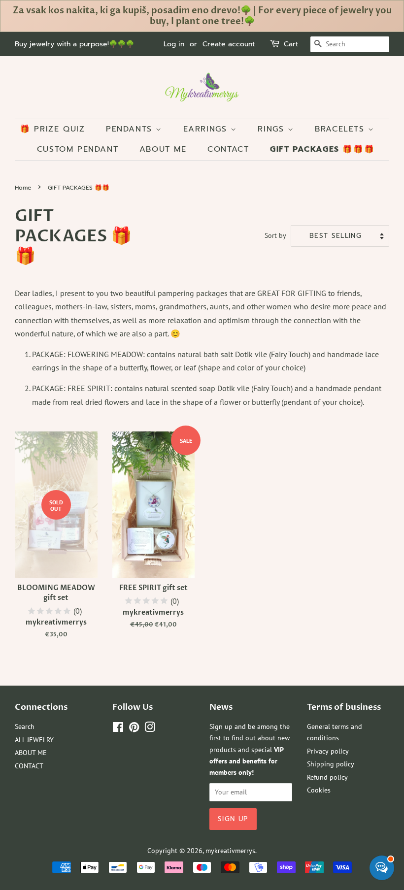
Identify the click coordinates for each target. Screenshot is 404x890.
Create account (228, 44)
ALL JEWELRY (34, 739)
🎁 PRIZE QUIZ (52, 129)
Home (23, 187)
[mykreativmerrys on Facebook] (118, 729)
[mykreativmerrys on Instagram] (149, 729)
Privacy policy (328, 751)
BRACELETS (341, 129)
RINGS (273, 129)
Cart (291, 44)
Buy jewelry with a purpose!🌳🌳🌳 (74, 44)
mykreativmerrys (230, 850)
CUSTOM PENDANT (77, 149)
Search (24, 726)
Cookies (319, 790)
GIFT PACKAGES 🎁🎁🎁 (322, 149)
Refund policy (327, 777)
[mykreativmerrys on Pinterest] (134, 729)
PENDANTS (131, 129)
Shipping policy (330, 763)
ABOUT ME (163, 149)
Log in (174, 44)
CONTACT (228, 149)
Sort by (275, 235)
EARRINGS (207, 129)
